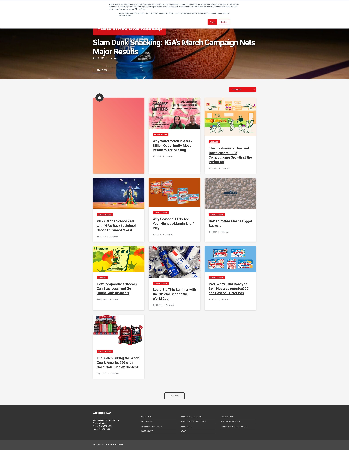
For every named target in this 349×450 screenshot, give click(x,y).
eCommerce (214, 142)
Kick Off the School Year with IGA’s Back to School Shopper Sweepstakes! (116, 225)
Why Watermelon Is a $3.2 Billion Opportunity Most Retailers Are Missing (173, 145)
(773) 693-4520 (105, 426)
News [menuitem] (183, 431)
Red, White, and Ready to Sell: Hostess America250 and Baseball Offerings (228, 288)
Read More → (103, 70)
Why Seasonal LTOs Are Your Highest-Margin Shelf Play (173, 223)
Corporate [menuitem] (147, 431)
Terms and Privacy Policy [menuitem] (234, 426)
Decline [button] (224, 22)
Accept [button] (212, 22)
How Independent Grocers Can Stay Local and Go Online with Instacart (117, 288)
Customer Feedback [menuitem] (151, 426)
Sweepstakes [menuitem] (227, 416)
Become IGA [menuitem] (147, 421)
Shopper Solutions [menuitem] (191, 416)
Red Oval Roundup (104, 214)
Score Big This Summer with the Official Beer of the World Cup (174, 294)
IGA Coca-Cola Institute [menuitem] (193, 421)
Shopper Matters (160, 134)
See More (174, 396)
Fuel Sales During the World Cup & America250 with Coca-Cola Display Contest (118, 362)
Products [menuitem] (186, 426)
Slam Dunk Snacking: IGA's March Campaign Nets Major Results (174, 47)
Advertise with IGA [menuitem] (230, 421)
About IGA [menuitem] (146, 416)
